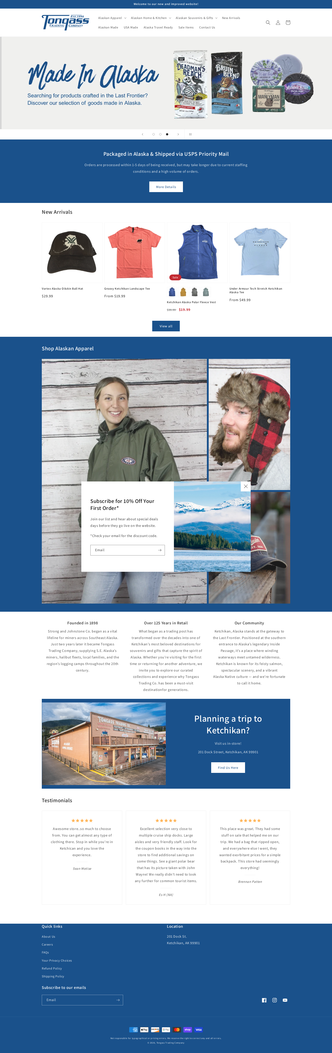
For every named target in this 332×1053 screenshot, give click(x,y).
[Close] (246, 486)
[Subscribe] (160, 550)
